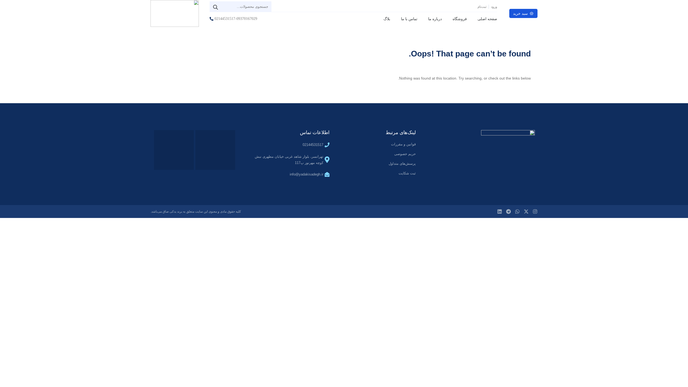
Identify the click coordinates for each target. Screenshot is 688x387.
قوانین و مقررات (403, 144)
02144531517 (313, 145)
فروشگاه (460, 19)
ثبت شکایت (407, 173)
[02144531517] (327, 144)
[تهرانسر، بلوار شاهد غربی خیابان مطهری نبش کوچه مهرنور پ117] (327, 159)
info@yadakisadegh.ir (306, 174)
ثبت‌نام (482, 7)
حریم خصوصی (405, 154)
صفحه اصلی (487, 19)
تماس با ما (409, 19)
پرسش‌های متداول (402, 164)
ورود (494, 7)
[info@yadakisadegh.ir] (327, 174)
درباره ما (435, 19)
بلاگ (387, 19)
